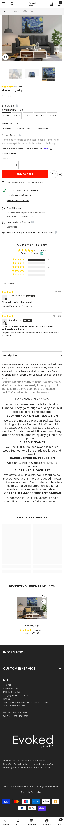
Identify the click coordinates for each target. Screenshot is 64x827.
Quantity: (6, 158)
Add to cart (25, 174)
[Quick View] (43, 601)
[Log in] (51, 4)
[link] (16, 566)
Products (13, 11)
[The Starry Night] (32, 608)
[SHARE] (60, 174)
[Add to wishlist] (54, 174)
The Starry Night (32, 625)
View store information (18, 200)
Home (4, 11)
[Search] (12, 4)
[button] (8, 86)
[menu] (3, 4)
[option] (32, 615)
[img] (7, 292)
